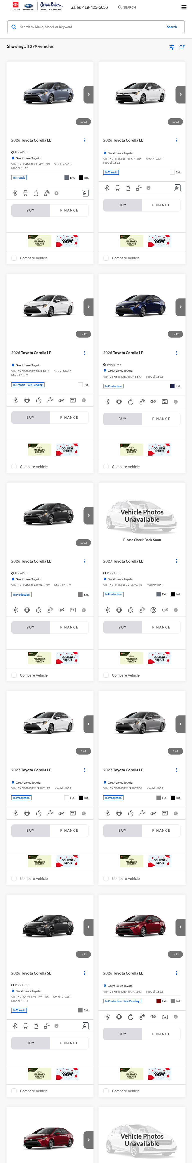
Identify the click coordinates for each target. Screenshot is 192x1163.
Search (172, 27)
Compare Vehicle (34, 258)
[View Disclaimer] (57, 193)
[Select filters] (172, 46)
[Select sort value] (181, 46)
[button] (89, 94)
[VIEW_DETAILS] (142, 515)
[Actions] (84, 140)
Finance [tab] (69, 210)
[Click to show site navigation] (184, 7)
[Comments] (85, 193)
